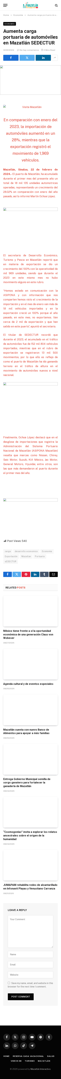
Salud (50, 1056)
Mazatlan (26, 556)
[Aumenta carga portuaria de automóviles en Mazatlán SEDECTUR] (30, 80)
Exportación (11, 556)
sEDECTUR (10, 561)
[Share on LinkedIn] (43, 58)
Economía (10, 24)
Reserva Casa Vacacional (28, 1056)
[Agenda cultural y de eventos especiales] (30, 664)
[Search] (56, 5)
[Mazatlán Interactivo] (30, 5)
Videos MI (16, 1061)
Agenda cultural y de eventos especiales (28, 683)
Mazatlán (44, 1061)
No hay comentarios (29, 50)
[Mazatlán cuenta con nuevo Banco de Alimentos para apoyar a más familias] (30, 709)
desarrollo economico (26, 551)
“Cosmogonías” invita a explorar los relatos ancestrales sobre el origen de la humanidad (30, 835)
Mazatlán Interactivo (41, 1069)
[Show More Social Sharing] (55, 58)
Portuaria (40, 556)
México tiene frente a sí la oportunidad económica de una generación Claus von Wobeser (28, 634)
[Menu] (5, 5)
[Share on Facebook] (11, 58)
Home (6, 1056)
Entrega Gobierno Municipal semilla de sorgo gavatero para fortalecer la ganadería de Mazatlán (26, 783)
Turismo (30, 1061)
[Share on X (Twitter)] (27, 58)
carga (8, 551)
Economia (47, 551)
